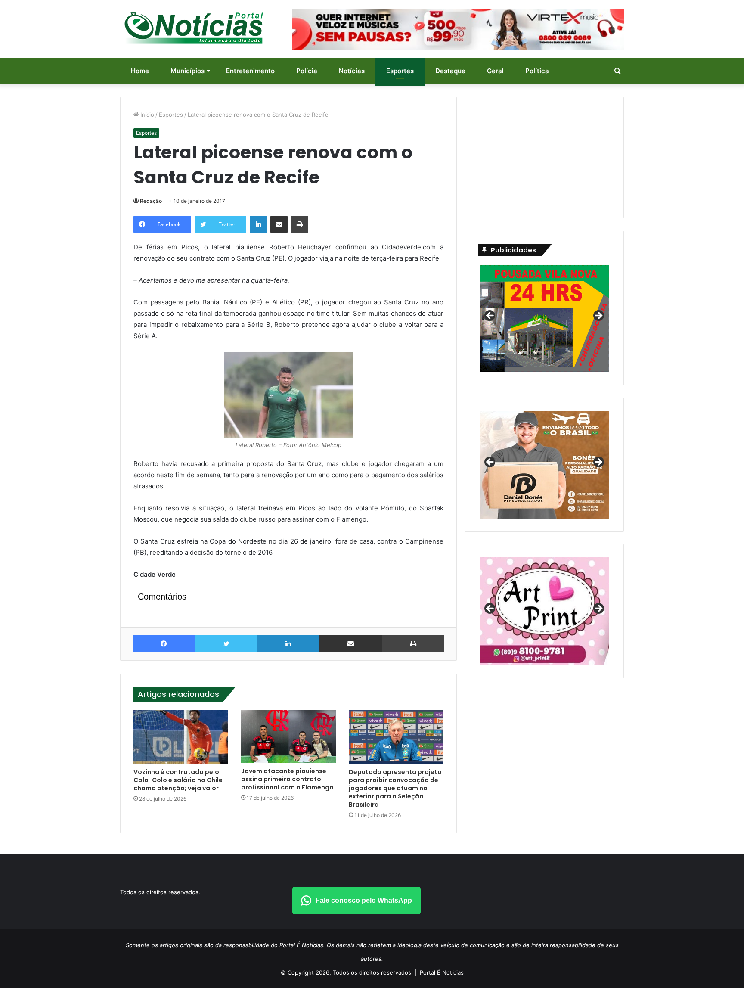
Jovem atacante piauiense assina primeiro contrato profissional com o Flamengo (287, 779)
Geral (495, 71)
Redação (151, 201)
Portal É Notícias (442, 972)
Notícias (352, 71)
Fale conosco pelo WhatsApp (364, 900)
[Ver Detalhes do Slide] (544, 465)
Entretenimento (250, 71)
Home (140, 71)
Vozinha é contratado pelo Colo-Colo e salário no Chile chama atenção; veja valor (178, 779)
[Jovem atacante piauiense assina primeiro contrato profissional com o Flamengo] (288, 736)
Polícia (306, 71)
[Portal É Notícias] (193, 28)
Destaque (450, 71)
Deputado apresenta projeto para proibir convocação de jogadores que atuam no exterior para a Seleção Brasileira (395, 788)
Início (146, 114)
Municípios (187, 71)
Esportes (400, 71)
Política (537, 71)
